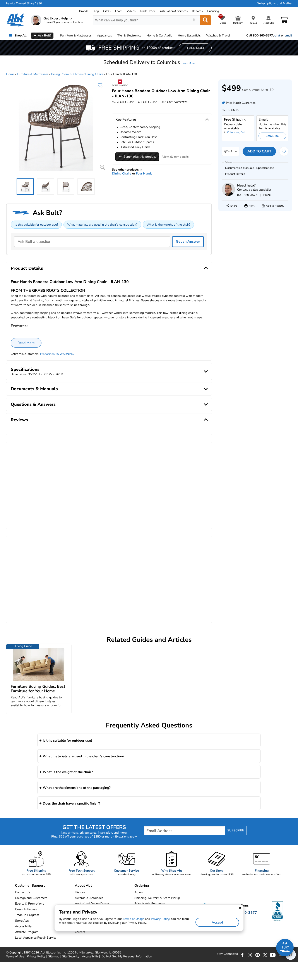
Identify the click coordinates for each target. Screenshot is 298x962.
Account (140, 892)
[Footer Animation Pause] (290, 954)
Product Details (235, 174)
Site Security (70, 956)
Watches (218, 35)
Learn (118, 11)
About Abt (83, 885)
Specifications (265, 168)
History (80, 892)
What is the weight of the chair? (168, 225)
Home (189, 35)
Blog (96, 11)
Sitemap (53, 956)
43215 (234, 110)
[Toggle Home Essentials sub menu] (203, 36)
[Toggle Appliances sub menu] (114, 36)
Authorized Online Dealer (92, 904)
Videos (131, 11)
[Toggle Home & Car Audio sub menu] (174, 36)
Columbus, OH (236, 132)
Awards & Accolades (89, 898)
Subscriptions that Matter (274, 3)
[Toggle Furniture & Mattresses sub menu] (93, 36)
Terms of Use (15, 956)
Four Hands (144, 173)
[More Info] (271, 90)
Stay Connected (227, 954)
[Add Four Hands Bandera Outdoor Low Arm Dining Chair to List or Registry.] (100, 85)
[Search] (205, 20)
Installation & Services (173, 11)
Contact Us (22, 892)
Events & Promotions (29, 904)
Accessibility (90, 956)
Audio (159, 35)
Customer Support (30, 885)
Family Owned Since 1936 (24, 3)
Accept (217, 922)
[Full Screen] (102, 167)
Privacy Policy (36, 956)
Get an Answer (188, 241)
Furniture (76, 35)
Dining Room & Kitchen (67, 74)
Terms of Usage (133, 919)
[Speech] (194, 20)
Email (267, 195)
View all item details (175, 157)
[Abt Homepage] (16, 20)
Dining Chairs (94, 74)
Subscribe (235, 830)
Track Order (147, 11)
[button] (149, 62)
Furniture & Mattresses (32, 74)
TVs (129, 35)
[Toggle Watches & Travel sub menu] (232, 36)
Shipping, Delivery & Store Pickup (157, 898)
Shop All (20, 35)
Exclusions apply (126, 837)
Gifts (106, 11)
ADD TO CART (259, 151)
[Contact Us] (228, 195)
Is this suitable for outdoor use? (36, 225)
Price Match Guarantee (149, 904)
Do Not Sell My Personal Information (126, 956)
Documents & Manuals (239, 168)
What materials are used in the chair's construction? (102, 225)
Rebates (197, 11)
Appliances (104, 35)
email (288, 36)
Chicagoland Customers (31, 898)
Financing (213, 11)
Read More (26, 342)
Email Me (272, 136)
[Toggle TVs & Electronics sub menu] (143, 36)
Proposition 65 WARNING (57, 354)
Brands (83, 11)
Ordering (141, 885)
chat (277, 36)
